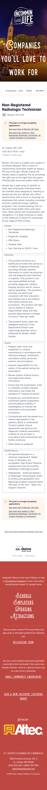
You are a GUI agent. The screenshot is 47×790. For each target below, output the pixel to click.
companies (10, 90)
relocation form (23, 642)
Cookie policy (30, 556)
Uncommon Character (15, 581)
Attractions (23, 616)
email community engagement (23, 676)
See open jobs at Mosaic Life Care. (24, 129)
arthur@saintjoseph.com (23, 769)
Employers (23, 602)
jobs (20, 90)
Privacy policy (17, 556)
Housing (23, 609)
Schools (23, 595)
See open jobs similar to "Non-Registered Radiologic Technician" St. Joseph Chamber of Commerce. (25, 135)
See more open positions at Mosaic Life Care (24, 531)
